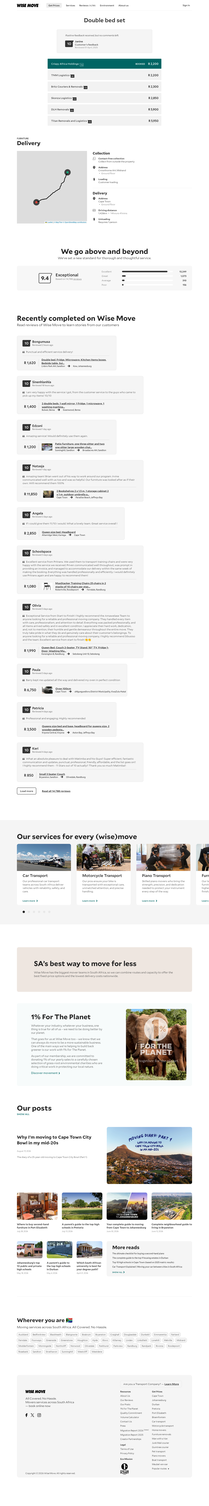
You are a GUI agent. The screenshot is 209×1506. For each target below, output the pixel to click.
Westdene (97, 1351)
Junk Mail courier (160, 1442)
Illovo (105, 1340)
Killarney (117, 1340)
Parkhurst (104, 1345)
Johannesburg (159, 1400)
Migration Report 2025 (131, 1434)
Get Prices (54, 5)
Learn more (29, 900)
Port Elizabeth (159, 1412)
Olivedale (89, 1345)
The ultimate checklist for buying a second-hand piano (138, 1253)
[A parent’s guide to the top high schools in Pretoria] (82, 1206)
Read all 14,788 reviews (56, 791)
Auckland (23, 1334)
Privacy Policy (127, 1453)
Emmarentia (160, 1334)
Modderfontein (26, 1345)
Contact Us (126, 1421)
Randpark (146, 1345)
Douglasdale (130, 1334)
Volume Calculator (129, 1417)
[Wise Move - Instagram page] (39, 1415)
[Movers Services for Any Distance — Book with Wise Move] (28, 5)
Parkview (118, 1345)
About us (123, 5)
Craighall (114, 1334)
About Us (125, 1395)
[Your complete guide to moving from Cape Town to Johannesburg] (127, 1206)
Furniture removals (161, 1434)
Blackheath (55, 1334)
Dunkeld (145, 1334)
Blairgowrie (71, 1334)
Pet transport (158, 1451)
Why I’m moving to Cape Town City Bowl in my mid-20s (54, 1140)
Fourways (36, 1340)
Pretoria (156, 1408)
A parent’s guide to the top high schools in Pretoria (80, 1226)
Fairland (175, 1334)
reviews (77, 278)
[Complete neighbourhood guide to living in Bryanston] (172, 1206)
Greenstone (67, 1340)
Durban (156, 1404)
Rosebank (23, 1351)
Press (123, 1425)
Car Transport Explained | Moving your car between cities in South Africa (147, 1266)
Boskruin (86, 1334)
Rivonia (159, 1345)
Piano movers (158, 1455)
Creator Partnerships (130, 1439)
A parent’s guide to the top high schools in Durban (59, 1266)
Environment (107, 5)
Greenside (51, 1340)
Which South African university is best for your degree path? (89, 1266)
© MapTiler (58, 222)
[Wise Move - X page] (32, 1415)
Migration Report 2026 (134, 1430)
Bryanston (100, 1334)
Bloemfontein (159, 1417)
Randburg (132, 1345)
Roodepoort (174, 1345)
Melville (168, 1340)
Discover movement (44, 1073)
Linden (129, 1340)
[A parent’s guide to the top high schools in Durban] (59, 1249)
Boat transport (159, 1460)
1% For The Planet (129, 1408)
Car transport (159, 1421)
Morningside (45, 1345)
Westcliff (82, 1351)
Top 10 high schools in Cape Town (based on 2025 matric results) (143, 1262)
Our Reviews (126, 1400)
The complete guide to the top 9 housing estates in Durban (140, 1258)
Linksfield (142, 1340)
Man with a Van (160, 1438)
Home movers (159, 1430)
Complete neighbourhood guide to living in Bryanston (172, 1226)
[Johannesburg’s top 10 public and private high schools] (30, 1249)
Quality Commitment (131, 1412)
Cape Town (157, 1395)
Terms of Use (127, 1449)
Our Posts (125, 1404)
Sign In (186, 5)
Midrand (181, 1340)
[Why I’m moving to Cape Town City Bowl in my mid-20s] (147, 1155)
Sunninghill (67, 1351)
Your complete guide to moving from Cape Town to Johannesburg (126, 1226)
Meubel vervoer (160, 1464)
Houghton (82, 1340)
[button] (67, 172)
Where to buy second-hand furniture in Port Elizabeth (33, 1226)
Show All (23, 1114)
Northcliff (61, 1345)
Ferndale (22, 1340)
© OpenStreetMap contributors (74, 222)
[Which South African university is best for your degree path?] (89, 1249)
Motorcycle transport (163, 1425)
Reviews (87, 5)
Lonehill (155, 1340)
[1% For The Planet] (136, 1469)
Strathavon (51, 1351)
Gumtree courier (160, 1447)
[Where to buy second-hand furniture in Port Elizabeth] (37, 1206)
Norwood (75, 1345)
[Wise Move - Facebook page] (26, 1415)
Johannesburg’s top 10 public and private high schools (29, 1266)
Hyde (95, 1340)
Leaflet (50, 222)
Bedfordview (39, 1334)
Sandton (37, 1351)
